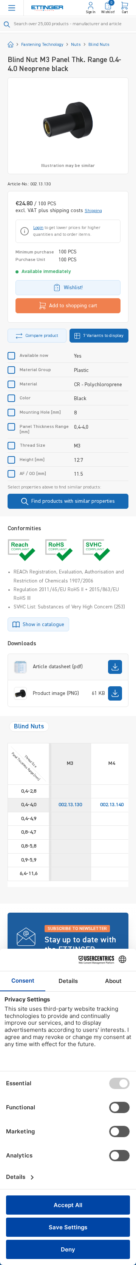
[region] (68, 125)
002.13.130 (70, 804)
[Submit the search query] (7, 24)
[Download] (115, 667)
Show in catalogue (43, 624)
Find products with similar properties (73, 501)
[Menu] (11, 8)
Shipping (93, 211)
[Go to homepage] (47, 8)
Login (38, 228)
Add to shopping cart (73, 305)
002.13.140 (112, 804)
